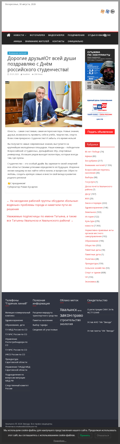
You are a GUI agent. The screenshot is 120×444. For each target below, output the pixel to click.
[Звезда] (8, 35)
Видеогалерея (56, 35)
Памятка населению (43, 320)
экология (66, 324)
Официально (75, 41)
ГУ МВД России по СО (16, 329)
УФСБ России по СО (15, 354)
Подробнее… (60, 441)
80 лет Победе (92, 151)
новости (89, 225)
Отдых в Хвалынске (99, 35)
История (89, 216)
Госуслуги (90, 181)
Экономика (90, 281)
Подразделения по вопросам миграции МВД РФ (15, 377)
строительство (70, 320)
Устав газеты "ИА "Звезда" (100, 330)
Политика (90, 259)
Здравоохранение (94, 207)
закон (66, 315)
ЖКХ (87, 198)
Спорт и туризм (93, 272)
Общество (90, 245)
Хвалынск (68, 309)
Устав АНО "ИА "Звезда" (99, 322)
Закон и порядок (93, 203)
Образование (91, 240)
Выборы (89, 177)
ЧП (86, 277)
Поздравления (76, 35)
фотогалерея (37, 35)
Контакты (58, 41)
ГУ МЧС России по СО (16, 334)
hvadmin (26, 74)
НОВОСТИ (19, 35)
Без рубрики (91, 160)
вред (79, 310)
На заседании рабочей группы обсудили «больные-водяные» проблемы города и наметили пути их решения (43, 205)
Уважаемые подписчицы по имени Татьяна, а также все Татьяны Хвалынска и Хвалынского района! (42, 218)
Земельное (90, 212)
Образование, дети (15, 325)
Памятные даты (93, 249)
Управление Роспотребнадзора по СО (16, 342)
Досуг (88, 194)
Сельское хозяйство (95, 268)
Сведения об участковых (45, 329)
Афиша (18, 41)
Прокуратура (91, 263)
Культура (89, 221)
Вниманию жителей (37, 41)
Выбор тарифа (40, 325)
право (77, 315)
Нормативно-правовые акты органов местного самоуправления (99, 233)
